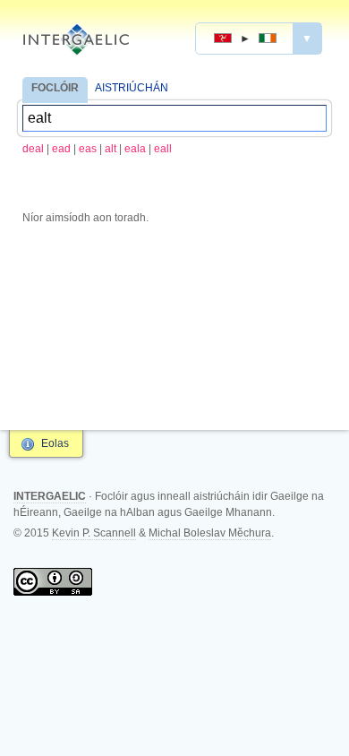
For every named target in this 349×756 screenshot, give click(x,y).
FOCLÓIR (55, 88)
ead (61, 148)
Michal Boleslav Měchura (210, 533)
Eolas (55, 443)
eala (135, 148)
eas (88, 148)
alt (110, 148)
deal (33, 148)
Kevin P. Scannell (94, 533)
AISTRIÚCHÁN (131, 88)
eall (163, 148)
